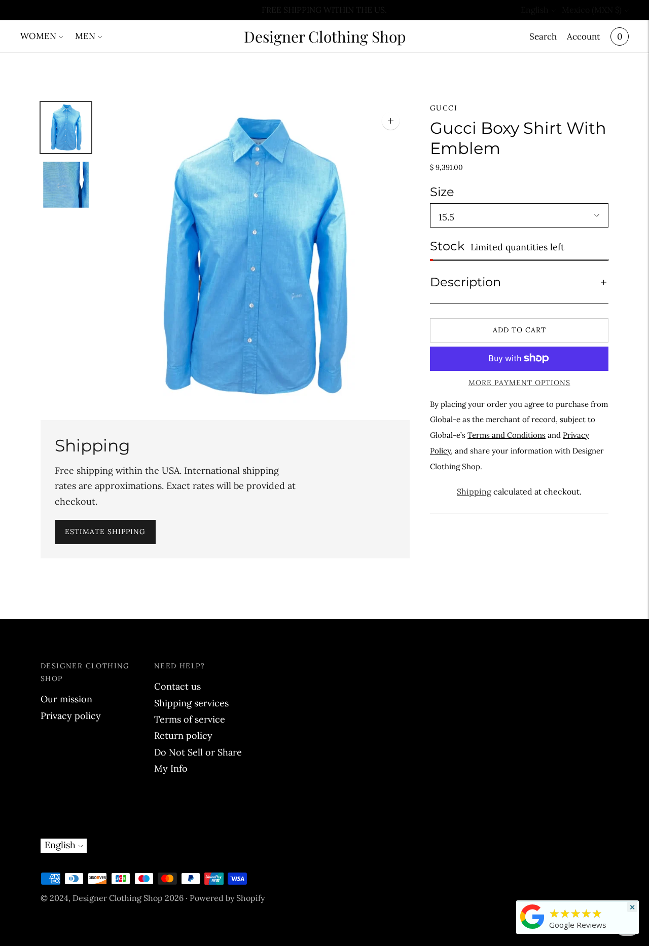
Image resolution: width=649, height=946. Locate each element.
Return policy (183, 735)
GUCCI (443, 107)
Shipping (474, 491)
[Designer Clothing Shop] (532, 928)
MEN (85, 36)
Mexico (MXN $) (592, 10)
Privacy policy (71, 716)
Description (465, 282)
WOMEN (38, 36)
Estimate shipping (105, 531)
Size (442, 191)
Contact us (177, 686)
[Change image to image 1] (66, 127)
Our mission (66, 699)
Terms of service (189, 719)
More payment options (519, 382)
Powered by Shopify (227, 898)
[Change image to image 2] (66, 184)
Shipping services (191, 703)
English (535, 10)
